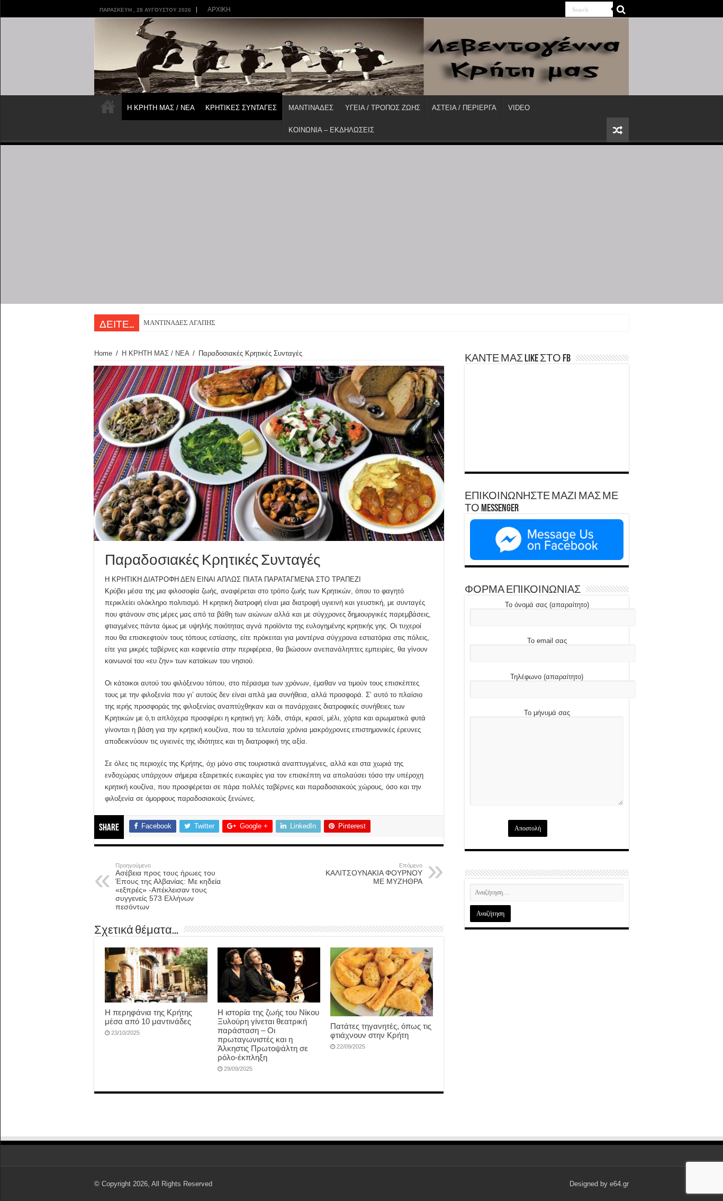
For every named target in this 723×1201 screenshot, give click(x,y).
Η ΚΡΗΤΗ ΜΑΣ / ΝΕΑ (161, 108)
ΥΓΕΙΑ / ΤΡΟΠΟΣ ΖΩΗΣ (382, 108)
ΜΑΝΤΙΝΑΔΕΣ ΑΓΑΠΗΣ (179, 323)
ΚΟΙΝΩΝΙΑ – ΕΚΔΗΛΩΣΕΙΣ (331, 130)
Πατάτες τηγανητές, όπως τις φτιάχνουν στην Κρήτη (380, 1031)
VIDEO (519, 108)
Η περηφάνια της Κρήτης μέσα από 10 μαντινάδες (148, 1017)
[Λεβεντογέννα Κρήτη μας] (361, 56)
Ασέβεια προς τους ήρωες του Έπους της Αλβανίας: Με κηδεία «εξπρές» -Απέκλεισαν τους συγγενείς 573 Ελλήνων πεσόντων (168, 886)
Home (103, 353)
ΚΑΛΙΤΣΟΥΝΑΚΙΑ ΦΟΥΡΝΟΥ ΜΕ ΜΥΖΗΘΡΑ (374, 874)
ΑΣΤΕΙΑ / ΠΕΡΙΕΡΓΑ (464, 108)
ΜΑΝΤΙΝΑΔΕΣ (310, 108)
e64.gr (619, 1184)
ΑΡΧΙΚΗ (219, 9)
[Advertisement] (361, 224)
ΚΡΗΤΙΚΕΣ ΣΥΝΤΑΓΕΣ (241, 108)
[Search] (621, 9)
